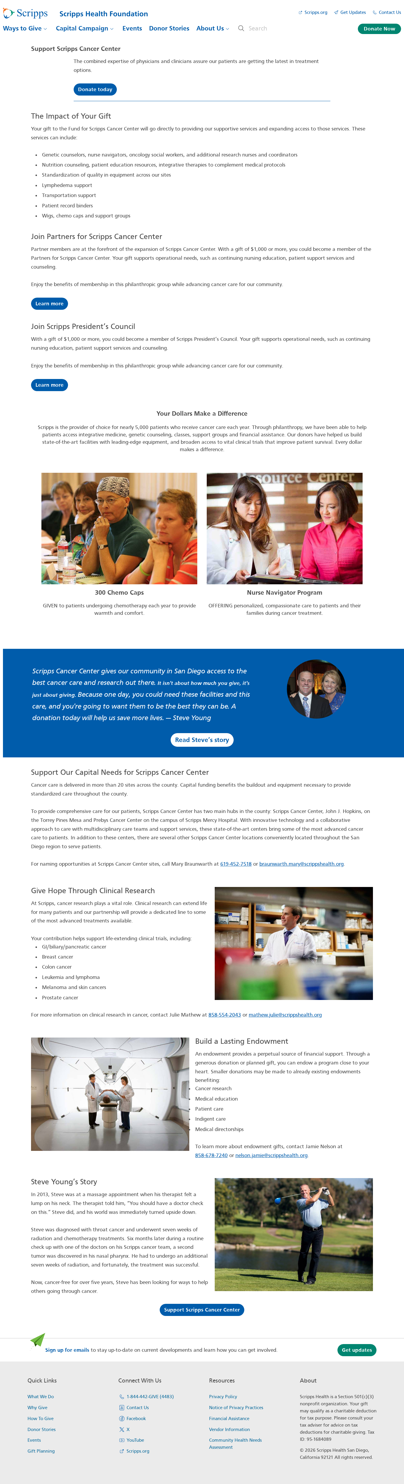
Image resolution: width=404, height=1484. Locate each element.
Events (132, 28)
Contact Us (390, 12)
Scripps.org (316, 12)
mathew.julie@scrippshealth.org (285, 1015)
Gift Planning (41, 1451)
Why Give (37, 1407)
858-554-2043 (225, 1015)
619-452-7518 (236, 864)
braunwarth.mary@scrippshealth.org (301, 864)
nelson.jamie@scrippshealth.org (271, 1155)
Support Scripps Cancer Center (202, 1310)
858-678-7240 (211, 1155)
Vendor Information (229, 1429)
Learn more (49, 304)
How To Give (41, 1418)
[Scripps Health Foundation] (75, 13)
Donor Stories (169, 28)
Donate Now (379, 29)
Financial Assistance (229, 1418)
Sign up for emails (67, 1350)
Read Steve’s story (202, 740)
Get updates (357, 1350)
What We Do (41, 1396)
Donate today (95, 89)
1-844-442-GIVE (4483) (150, 1396)
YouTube (135, 1440)
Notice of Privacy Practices (236, 1407)
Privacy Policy (223, 1396)
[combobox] (296, 28)
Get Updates (353, 12)
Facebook (136, 1418)
